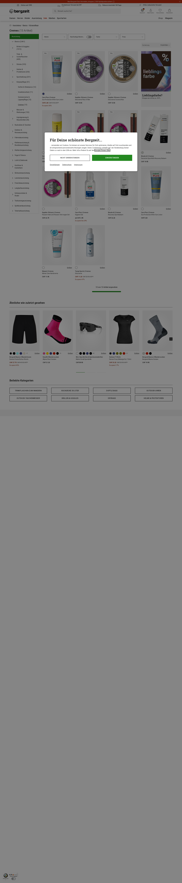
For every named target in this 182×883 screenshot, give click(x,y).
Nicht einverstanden (69, 158)
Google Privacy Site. (102, 150)
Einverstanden (112, 158)
